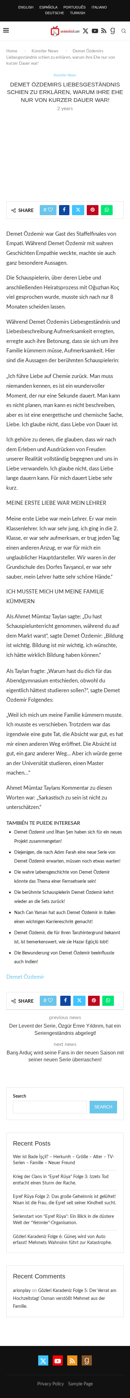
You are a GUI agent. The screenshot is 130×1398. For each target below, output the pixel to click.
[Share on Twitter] (78, 210)
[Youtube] (95, 31)
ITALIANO (99, 7)
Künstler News (45, 51)
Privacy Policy (50, 1384)
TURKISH (77, 13)
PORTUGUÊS (74, 7)
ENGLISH (25, 7)
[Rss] (103, 31)
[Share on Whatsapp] (107, 210)
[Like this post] (50, 210)
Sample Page (80, 1384)
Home (11, 51)
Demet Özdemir (25, 977)
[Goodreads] (112, 31)
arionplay (22, 1291)
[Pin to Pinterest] (92, 210)
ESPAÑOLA (48, 7)
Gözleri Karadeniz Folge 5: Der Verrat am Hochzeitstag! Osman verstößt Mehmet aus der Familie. (64, 1299)
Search (19, 1096)
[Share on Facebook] (64, 210)
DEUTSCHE (54, 13)
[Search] (124, 31)
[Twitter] (85, 31)
